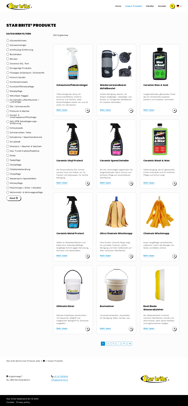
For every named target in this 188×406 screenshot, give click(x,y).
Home (118, 6)
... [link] (118, 343)
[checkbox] (26, 40)
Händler (150, 6)
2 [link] (108, 343)
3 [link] (113, 343)
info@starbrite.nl (59, 380)
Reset (13, 198)
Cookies (10, 402)
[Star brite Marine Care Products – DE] (19, 6)
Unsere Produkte (133, 6)
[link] (129, 344)
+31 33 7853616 (60, 376)
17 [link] (124, 343)
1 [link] (102, 343)
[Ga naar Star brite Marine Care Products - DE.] (44, 361)
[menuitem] (118, 6)
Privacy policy (23, 402)
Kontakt (162, 6)
